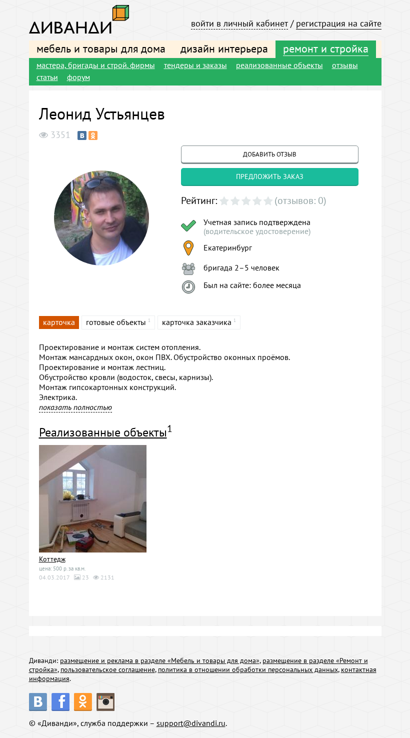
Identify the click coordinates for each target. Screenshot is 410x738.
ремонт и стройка (325, 49)
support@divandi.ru (191, 723)
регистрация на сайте (339, 23)
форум (78, 77)
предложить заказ (270, 176)
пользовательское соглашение (107, 669)
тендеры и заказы (195, 65)
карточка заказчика (197, 322)
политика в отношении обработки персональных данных (248, 669)
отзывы (345, 65)
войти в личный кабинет (239, 23)
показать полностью (75, 407)
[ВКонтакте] (82, 135)
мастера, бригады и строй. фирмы (95, 65)
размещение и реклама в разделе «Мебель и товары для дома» (160, 660)
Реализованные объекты (103, 432)
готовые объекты (116, 322)
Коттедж (52, 559)
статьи (47, 77)
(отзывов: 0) (300, 200)
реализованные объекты (279, 65)
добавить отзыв (269, 154)
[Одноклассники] (93, 135)
